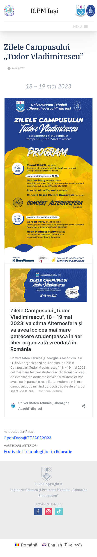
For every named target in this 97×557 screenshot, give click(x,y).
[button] (77, 26)
